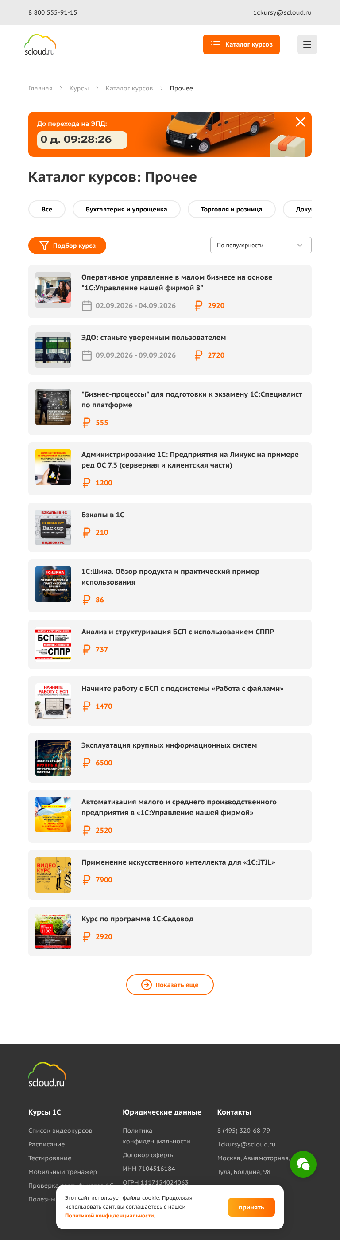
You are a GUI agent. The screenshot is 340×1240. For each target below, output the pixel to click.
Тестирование (49, 1158)
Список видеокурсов (60, 1131)
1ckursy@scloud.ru (282, 12)
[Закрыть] (301, 122)
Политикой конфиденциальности (109, 1216)
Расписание (46, 1144)
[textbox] (230, 1129)
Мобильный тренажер (62, 1172)
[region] (232, 1129)
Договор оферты (148, 1155)
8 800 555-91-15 (52, 12)
